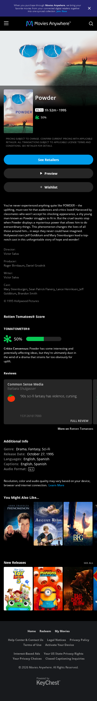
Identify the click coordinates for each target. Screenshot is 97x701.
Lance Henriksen (67, 289)
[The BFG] (78, 524)
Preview (50, 173)
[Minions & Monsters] (48, 589)
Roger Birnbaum (14, 265)
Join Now (62, 11)
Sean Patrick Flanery (42, 289)
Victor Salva (11, 254)
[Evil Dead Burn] (78, 589)
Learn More (56, 485)
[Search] (91, 24)
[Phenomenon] (18, 524)
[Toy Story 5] (18, 589)
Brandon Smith (27, 293)
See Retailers (48, 160)
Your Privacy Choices (27, 659)
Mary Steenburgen (16, 289)
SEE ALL (88, 563)
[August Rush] (48, 524)
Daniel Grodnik (35, 265)
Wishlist (50, 187)
